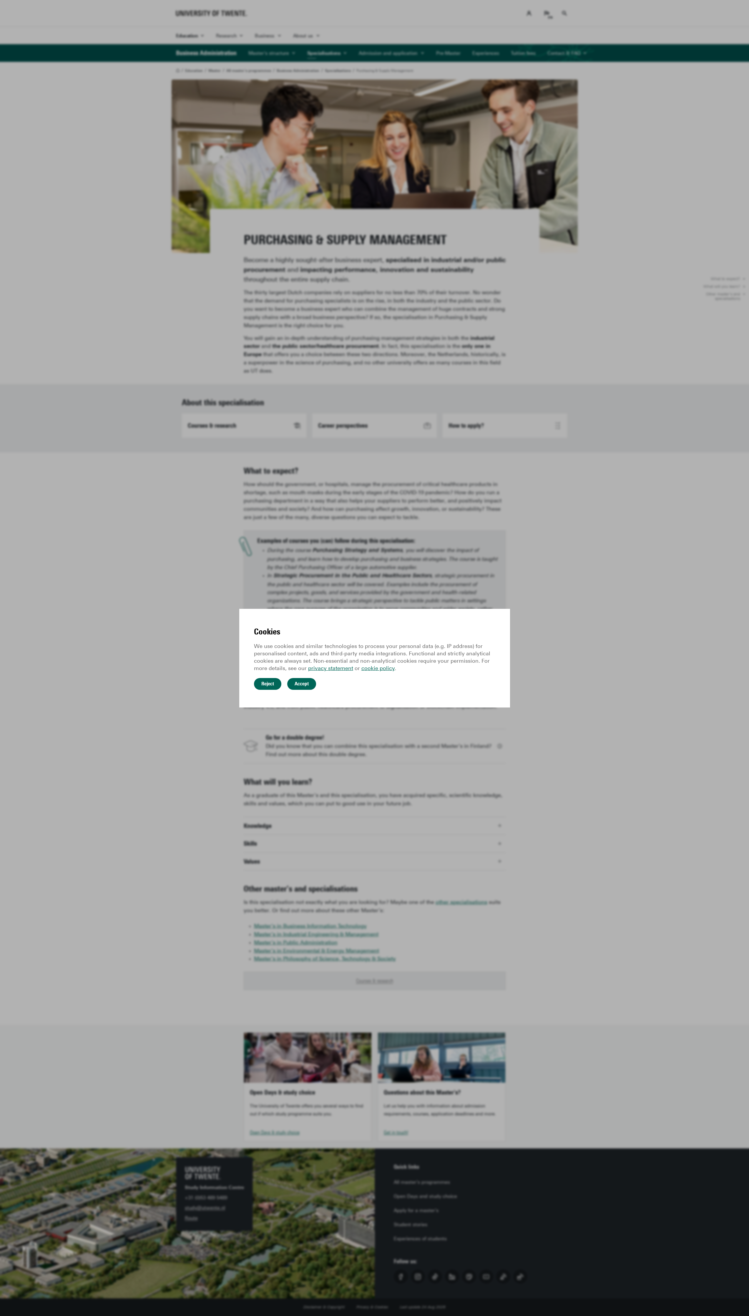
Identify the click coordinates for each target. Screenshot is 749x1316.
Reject (267, 684)
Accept (302, 684)
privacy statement (330, 668)
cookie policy (378, 668)
